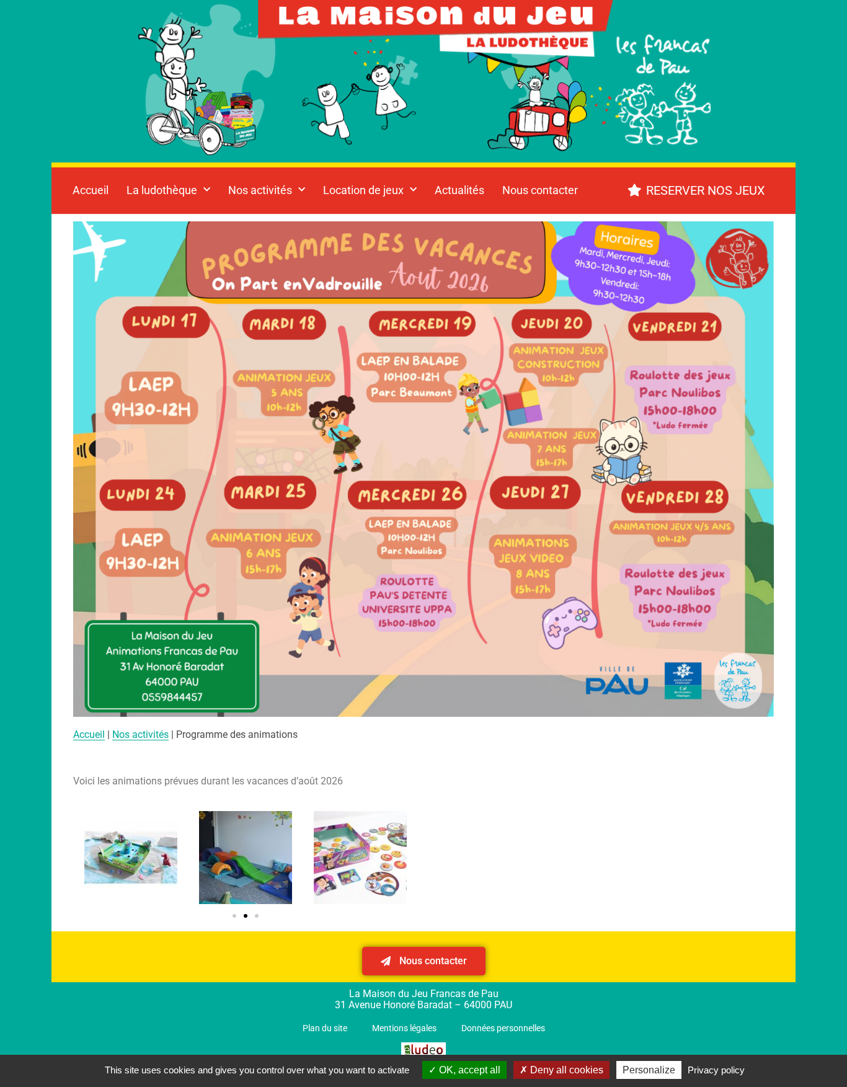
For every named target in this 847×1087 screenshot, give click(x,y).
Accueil (91, 190)
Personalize (649, 1070)
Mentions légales (404, 1028)
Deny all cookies (565, 1070)
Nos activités (140, 734)
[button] (87, 858)
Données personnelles (503, 1028)
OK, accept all (468, 1070)
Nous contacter (540, 190)
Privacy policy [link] (716, 1070)
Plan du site (325, 1028)
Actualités (459, 190)
